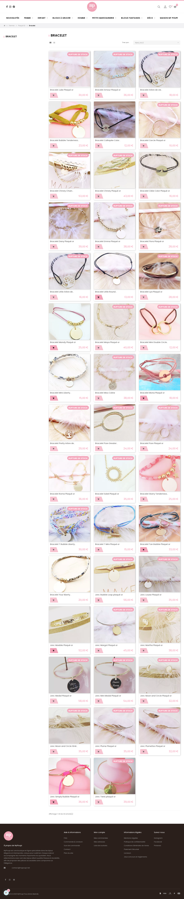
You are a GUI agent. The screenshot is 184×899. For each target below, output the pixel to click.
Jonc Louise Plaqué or (150, 595)
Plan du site (68, 853)
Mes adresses (99, 842)
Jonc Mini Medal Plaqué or (108, 696)
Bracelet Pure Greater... (106, 443)
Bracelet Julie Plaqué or (61, 90)
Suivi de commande (72, 845)
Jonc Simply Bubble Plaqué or (64, 797)
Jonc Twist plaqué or (105, 797)
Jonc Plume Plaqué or (105, 746)
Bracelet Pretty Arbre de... (62, 443)
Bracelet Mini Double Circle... (154, 342)
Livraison (127, 853)
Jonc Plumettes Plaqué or (152, 746)
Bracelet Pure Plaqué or (151, 443)
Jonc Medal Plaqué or (60, 696)
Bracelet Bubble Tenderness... (64, 140)
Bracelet (11, 37)
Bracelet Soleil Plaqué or (107, 494)
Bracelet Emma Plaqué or (107, 241)
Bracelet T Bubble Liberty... (63, 544)
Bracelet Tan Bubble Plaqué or (155, 544)
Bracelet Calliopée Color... (107, 140)
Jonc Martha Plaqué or (151, 645)
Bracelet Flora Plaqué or (152, 241)
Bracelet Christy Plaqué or (108, 191)
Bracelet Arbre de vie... (151, 90)
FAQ (65, 838)
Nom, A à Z (157, 43)
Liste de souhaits (100, 845)
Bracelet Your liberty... (60, 595)
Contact (67, 849)
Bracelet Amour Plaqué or (108, 90)
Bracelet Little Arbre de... (62, 292)
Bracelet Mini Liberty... (60, 393)
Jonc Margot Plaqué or (106, 645)
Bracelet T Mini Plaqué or (107, 544)
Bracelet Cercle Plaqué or (152, 140)
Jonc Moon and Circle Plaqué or (156, 696)
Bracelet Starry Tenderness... (154, 494)
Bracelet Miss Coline (105, 393)
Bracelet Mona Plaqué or (152, 393)
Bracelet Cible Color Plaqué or (155, 191)
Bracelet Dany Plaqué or (62, 241)
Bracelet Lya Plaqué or (151, 292)
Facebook (158, 842)
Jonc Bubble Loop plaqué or (109, 595)
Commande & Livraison (73, 842)
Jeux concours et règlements (135, 857)
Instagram (158, 838)
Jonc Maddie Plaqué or (61, 645)
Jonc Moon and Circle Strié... (64, 746)
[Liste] (54, 42)
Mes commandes (101, 838)
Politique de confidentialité (134, 842)
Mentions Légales (131, 838)
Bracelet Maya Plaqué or (107, 342)
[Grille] (50, 42)
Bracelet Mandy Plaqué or (63, 342)
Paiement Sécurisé (131, 849)
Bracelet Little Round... (106, 292)
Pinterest (157, 845)
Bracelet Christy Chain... (61, 191)
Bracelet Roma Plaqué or (62, 494)
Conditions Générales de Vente (136, 845)
